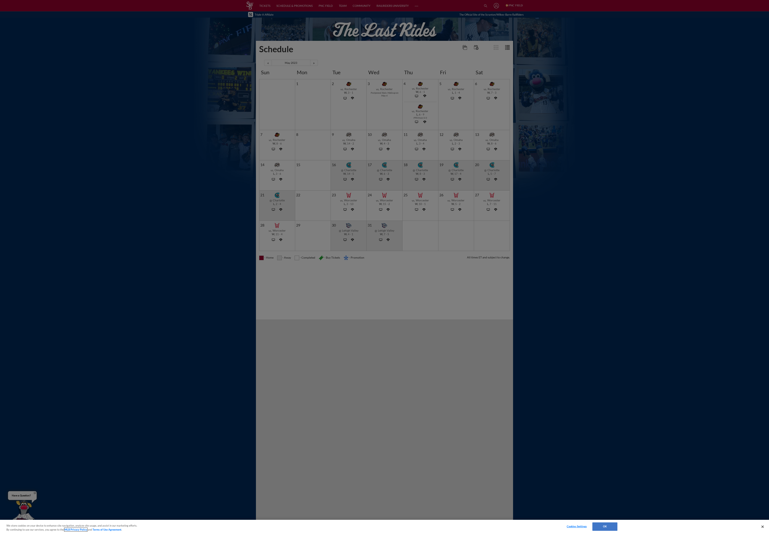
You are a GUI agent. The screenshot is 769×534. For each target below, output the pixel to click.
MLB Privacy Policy (75, 529)
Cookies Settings (577, 526)
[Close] (762, 526)
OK (605, 526)
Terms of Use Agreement (107, 529)
